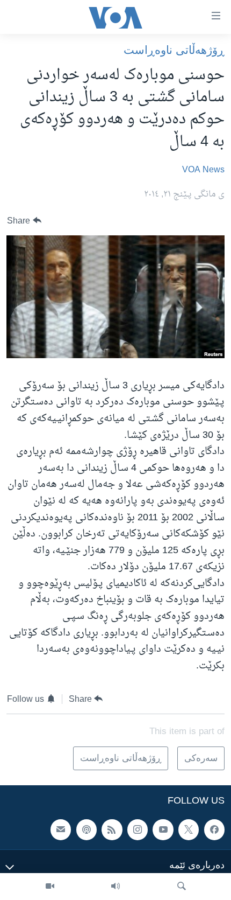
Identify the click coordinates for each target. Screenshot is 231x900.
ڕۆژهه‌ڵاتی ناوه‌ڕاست (174, 50)
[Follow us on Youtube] (163, 829)
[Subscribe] (60, 829)
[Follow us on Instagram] (137, 829)
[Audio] (115, 886)
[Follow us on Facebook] (214, 829)
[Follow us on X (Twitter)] (188, 829)
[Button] (24, 220)
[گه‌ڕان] (181, 886)
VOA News (203, 170)
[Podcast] (86, 829)
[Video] (50, 886)
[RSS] (112, 829)
